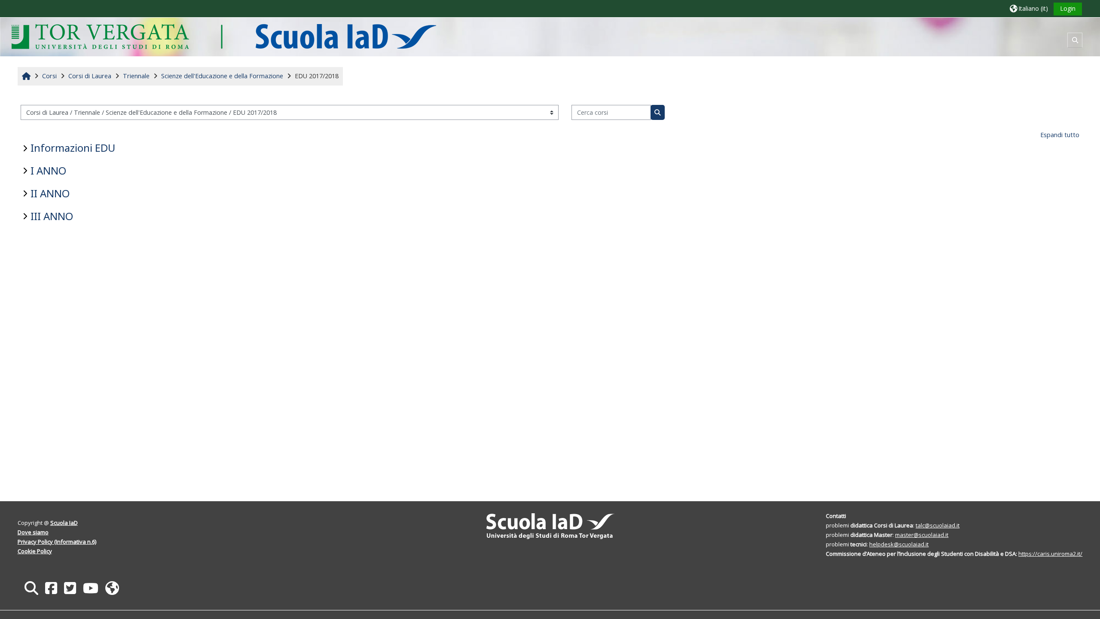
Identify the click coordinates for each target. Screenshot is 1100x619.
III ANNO (52, 216)
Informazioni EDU (73, 148)
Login (1068, 8)
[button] (1028, 8)
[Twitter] (70, 588)
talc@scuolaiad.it (937, 525)
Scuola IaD (64, 523)
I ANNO (48, 170)
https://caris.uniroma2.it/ (1050, 554)
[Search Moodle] (31, 588)
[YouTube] (90, 588)
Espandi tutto (1059, 135)
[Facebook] (51, 588)
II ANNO (50, 193)
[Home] (223, 36)
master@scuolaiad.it (921, 535)
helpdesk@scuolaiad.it (899, 544)
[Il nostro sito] (112, 588)
